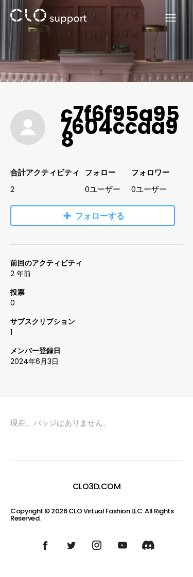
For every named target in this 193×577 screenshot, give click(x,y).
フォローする (100, 216)
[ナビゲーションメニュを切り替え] (164, 18)
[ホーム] (48, 18)
